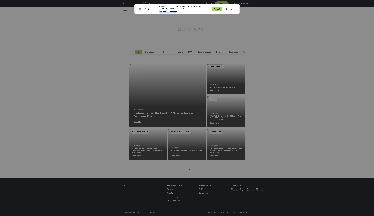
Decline (229, 9)
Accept (217, 9)
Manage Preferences (168, 11)
